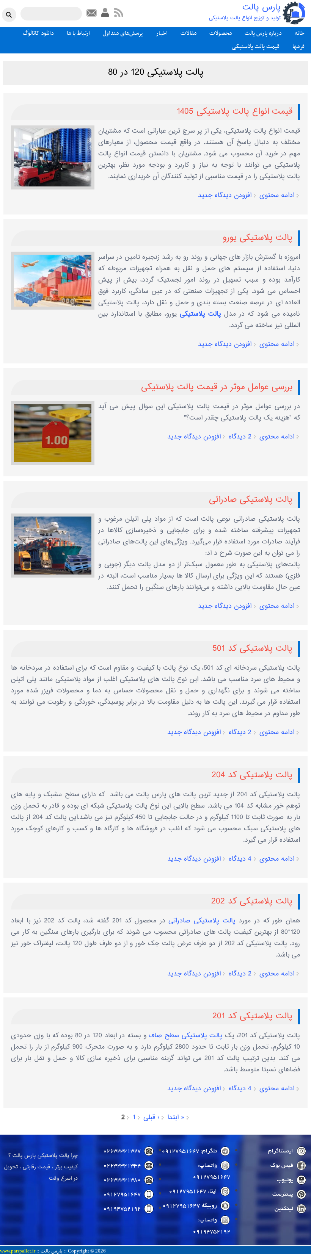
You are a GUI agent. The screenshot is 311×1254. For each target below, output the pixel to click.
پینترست (282, 1194)
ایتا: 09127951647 (193, 1191)
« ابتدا (175, 1117)
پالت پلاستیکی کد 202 (251, 901)
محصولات (220, 33)
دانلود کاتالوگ (38, 33)
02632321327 (122, 1151)
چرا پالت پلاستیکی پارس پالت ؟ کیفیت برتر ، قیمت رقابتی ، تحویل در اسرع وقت (41, 1167)
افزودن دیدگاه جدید (224, 195)
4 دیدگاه (240, 859)
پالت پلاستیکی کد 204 (252, 775)
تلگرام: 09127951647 (189, 1151)
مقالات (188, 33)
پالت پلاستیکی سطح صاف (185, 1035)
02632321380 (122, 1180)
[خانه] (294, 13)
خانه (300, 33)
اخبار (162, 33)
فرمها (298, 46)
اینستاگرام (280, 1151)
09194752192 (122, 1209)
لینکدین (284, 1209)
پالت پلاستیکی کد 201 (252, 1016)
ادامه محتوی (276, 195)
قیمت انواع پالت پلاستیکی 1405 (234, 111)
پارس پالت (261, 8)
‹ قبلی (151, 1117)
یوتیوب (285, 1180)
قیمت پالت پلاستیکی (256, 46)
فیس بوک (281, 1166)
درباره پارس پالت (263, 33)
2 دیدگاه (240, 437)
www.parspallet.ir (17, 1251)
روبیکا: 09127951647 (189, 1206)
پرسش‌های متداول (123, 33)
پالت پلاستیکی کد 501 (252, 648)
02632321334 (122, 1166)
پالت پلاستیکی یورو (257, 238)
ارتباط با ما (78, 33)
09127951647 (122, 1194)
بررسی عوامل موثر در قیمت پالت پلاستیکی (216, 387)
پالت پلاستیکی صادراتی (250, 499)
